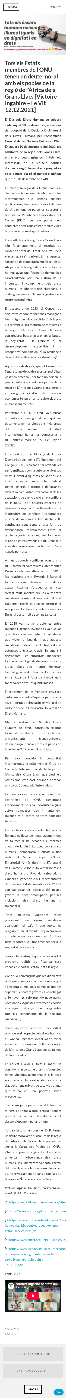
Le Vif (16, 1274)
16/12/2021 (12, 1329)
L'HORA (11, 7)
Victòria (12, 1334)
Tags (58, 1392)
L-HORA (33, 1389)
